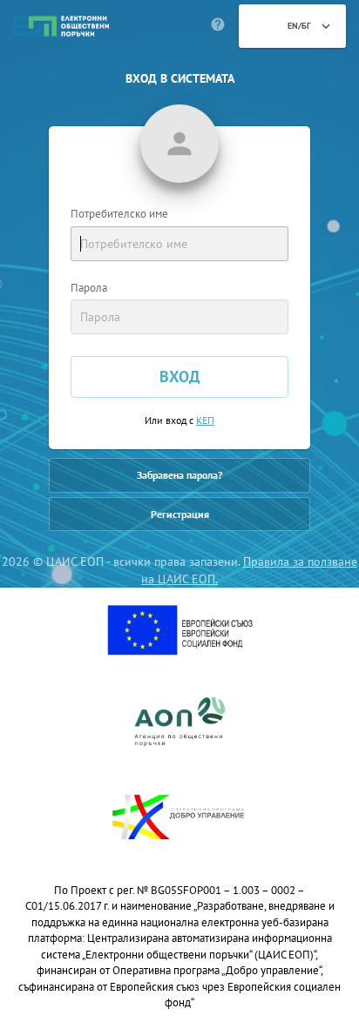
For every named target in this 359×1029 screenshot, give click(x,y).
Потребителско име (119, 213)
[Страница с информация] (218, 27)
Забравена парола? (179, 474)
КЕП (205, 420)
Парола (89, 287)
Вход (179, 377)
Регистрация (180, 514)
